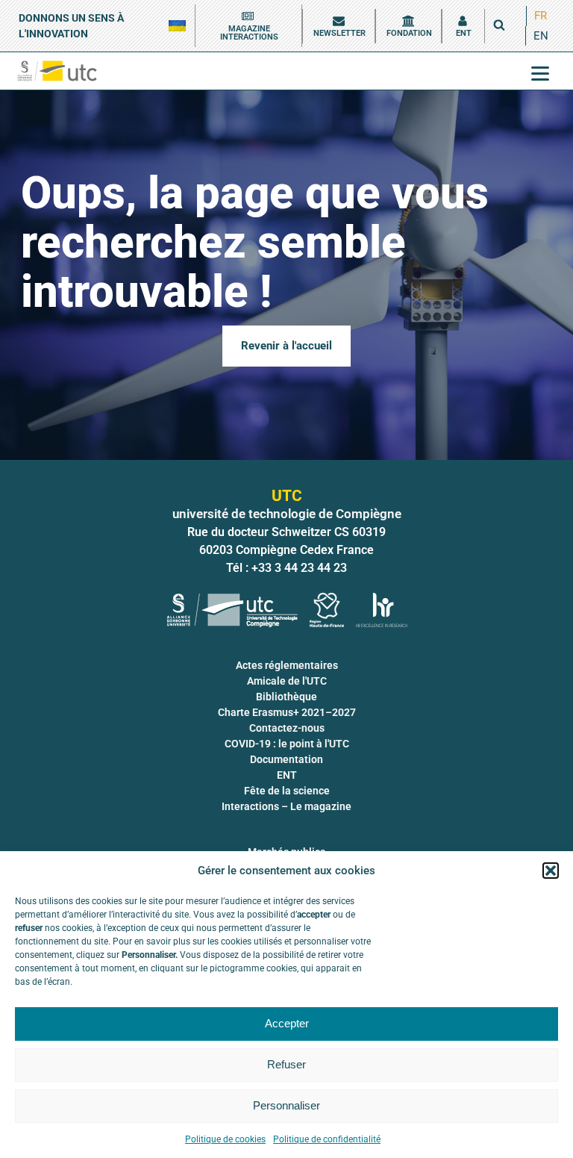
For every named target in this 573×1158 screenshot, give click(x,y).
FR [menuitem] (540, 15)
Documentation (286, 759)
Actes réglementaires (287, 665)
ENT (287, 775)
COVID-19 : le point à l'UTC (287, 744)
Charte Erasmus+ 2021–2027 (287, 712)
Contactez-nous (287, 728)
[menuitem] (540, 16)
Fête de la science (287, 791)
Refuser (286, 1064)
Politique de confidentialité (327, 1139)
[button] (550, 870)
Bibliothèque (286, 697)
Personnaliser (286, 1105)
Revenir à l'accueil (286, 345)
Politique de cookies (225, 1139)
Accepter (287, 1023)
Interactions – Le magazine (286, 806)
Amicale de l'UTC (287, 681)
